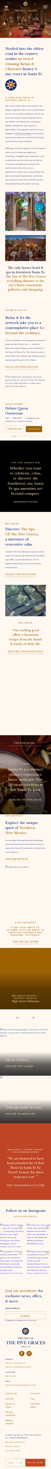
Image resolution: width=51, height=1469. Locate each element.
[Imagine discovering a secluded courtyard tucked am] (39, 1262)
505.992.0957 (11, 1376)
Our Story (11, 1394)
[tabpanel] (25, 783)
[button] (5, 23)
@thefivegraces (25, 1216)
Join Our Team (12, 1450)
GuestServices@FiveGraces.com (20, 1385)
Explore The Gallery (19, 1066)
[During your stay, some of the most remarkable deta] (39, 1235)
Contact (35, 1394)
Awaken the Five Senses (20, 574)
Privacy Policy (13, 1446)
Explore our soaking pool (25, 651)
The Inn (9, 1399)
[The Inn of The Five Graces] (25, 7)
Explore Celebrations (20, 1114)
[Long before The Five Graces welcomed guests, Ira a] (12, 1262)
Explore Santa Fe (16, 859)
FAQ (32, 1399)
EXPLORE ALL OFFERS (25, 941)
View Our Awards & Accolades (26, 1185)
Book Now (34, 429)
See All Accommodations (21, 367)
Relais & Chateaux (15, 1442)
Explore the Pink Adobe (25, 800)
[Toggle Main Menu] (45, 7)
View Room (14, 429)
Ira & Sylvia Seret (23, 133)
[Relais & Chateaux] (6, 7)
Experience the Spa (25, 502)
